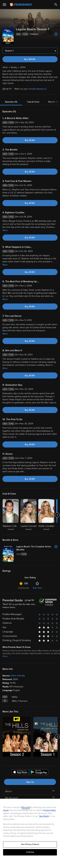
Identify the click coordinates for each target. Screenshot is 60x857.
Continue (30, 852)
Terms (6, 810)
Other (13, 675)
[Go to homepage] (21, 5)
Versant (25, 807)
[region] (30, 828)
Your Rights (44, 816)
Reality (21, 675)
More (5, 230)
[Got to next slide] (57, 515)
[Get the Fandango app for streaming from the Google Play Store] (39, 772)
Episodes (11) (11, 102)
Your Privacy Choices (30, 844)
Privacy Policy (50, 810)
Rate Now (37, 588)
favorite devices (36, 89)
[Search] (56, 5)
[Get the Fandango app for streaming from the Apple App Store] (20, 772)
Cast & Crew (33, 102)
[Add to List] (56, 34)
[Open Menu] (4, 4)
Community (23, 588)
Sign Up (30, 782)
